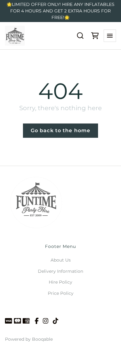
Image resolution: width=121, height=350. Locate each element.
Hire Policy (60, 282)
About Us (61, 260)
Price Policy (61, 293)
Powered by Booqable (29, 339)
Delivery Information (60, 271)
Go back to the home (60, 130)
